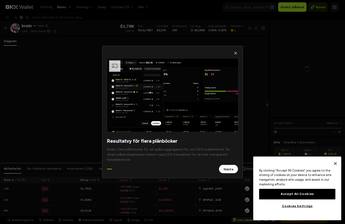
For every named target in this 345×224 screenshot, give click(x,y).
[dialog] (172, 112)
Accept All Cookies (297, 194)
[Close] (335, 163)
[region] (297, 188)
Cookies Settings (297, 206)
